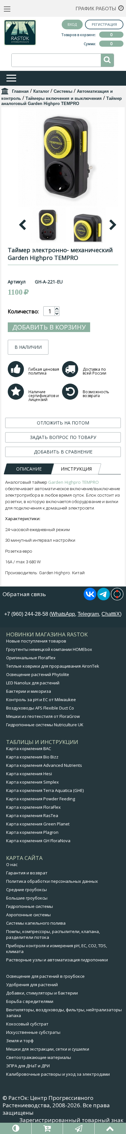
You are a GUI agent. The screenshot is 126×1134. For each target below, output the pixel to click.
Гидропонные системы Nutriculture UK (44, 725)
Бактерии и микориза (28, 691)
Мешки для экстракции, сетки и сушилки (47, 1049)
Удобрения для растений (32, 984)
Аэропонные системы (28, 915)
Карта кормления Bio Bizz (32, 757)
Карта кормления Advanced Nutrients (44, 765)
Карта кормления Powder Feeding (40, 799)
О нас (11, 864)
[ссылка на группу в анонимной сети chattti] (117, 598)
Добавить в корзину (49, 327)
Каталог (41, 91)
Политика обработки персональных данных (52, 881)
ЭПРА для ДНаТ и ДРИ (28, 1066)
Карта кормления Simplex (32, 782)
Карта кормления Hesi (29, 774)
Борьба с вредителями (29, 1001)
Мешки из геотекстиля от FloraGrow (43, 716)
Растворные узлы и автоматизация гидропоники (57, 960)
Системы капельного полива (36, 923)
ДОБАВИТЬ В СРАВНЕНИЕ (63, 452)
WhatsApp (63, 614)
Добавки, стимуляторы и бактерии (42, 993)
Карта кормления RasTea (32, 815)
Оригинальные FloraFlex (31, 658)
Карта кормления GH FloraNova (38, 840)
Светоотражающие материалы (38, 1057)
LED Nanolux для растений (32, 683)
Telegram (88, 614)
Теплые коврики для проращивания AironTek (52, 666)
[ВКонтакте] (90, 598)
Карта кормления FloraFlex (33, 807)
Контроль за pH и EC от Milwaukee (41, 699)
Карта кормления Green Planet (37, 824)
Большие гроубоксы (26, 898)
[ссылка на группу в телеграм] (103, 598)
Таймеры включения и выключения (64, 98)
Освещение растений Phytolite (37, 674)
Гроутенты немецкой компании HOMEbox (49, 649)
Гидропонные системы (29, 906)
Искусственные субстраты (33, 1032)
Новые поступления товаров (36, 641)
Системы (63, 91)
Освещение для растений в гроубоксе (45, 976)
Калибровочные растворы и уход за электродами (58, 1074)
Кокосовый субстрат (27, 1024)
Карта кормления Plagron (32, 832)
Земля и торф (20, 1040)
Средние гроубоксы (26, 889)
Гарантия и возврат (26, 873)
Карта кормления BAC (28, 748)
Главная (20, 91)
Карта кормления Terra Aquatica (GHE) (45, 790)
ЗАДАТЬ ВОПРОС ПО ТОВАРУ (63, 437)
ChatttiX (110, 614)
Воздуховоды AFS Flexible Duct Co (40, 708)
